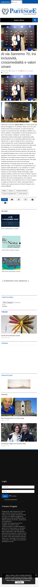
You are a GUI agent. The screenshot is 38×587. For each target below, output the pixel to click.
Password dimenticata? (11, 499)
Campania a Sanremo (21, 190)
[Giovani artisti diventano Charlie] (19, 324)
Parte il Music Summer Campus (10, 250)
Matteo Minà (5, 70)
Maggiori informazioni (25, 580)
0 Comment (5, 72)
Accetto (19, 582)
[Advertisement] (16, 358)
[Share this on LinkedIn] (5, 202)
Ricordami (13, 496)
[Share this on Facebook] (19, 199)
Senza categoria (29, 70)
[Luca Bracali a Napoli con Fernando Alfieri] (19, 432)
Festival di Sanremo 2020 (9, 193)
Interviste (4, 394)
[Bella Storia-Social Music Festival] (11, 263)
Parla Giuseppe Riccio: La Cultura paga (12, 418)
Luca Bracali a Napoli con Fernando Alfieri (13, 444)
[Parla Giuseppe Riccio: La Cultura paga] (19, 407)
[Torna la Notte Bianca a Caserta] (10, 220)
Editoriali (4, 312)
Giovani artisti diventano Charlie (10, 335)
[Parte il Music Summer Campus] (11, 242)
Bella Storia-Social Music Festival (11, 271)
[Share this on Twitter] (12, 199)
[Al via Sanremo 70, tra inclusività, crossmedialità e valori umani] (19, 38)
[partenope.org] (19, 11)
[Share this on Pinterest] (32, 199)
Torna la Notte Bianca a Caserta (9, 228)
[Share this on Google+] (25, 199)
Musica (23, 70)
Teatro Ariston (22, 193)
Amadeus (10, 190)
